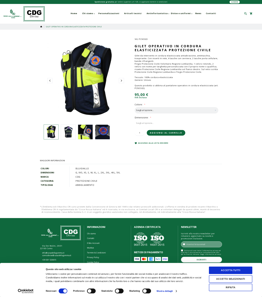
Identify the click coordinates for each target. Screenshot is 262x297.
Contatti (90, 238)
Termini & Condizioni (96, 253)
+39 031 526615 (49, 260)
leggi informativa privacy (210, 254)
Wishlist (90, 248)
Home (41, 26)
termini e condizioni (159, 2)
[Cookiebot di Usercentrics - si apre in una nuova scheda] (25, 291)
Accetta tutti (230, 270)
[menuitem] (74, 13)
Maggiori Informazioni (52, 160)
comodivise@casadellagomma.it (56, 255)
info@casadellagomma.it (53, 253)
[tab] (52, 160)
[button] (256, 13)
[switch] (91, 291)
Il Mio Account (93, 243)
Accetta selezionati (230, 279)
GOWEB (234, 2)
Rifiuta (230, 287)
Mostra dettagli (165, 291)
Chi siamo (91, 233)
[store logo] (23, 13)
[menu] (143, 13)
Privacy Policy (93, 257)
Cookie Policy (93, 262)
